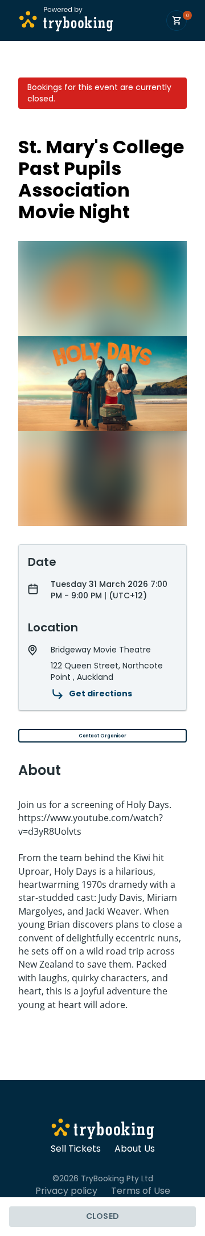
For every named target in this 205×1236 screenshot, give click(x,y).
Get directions (100, 693)
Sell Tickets (76, 1149)
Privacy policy (66, 1191)
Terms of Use (140, 1191)
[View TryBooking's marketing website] (102, 1131)
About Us (134, 1149)
